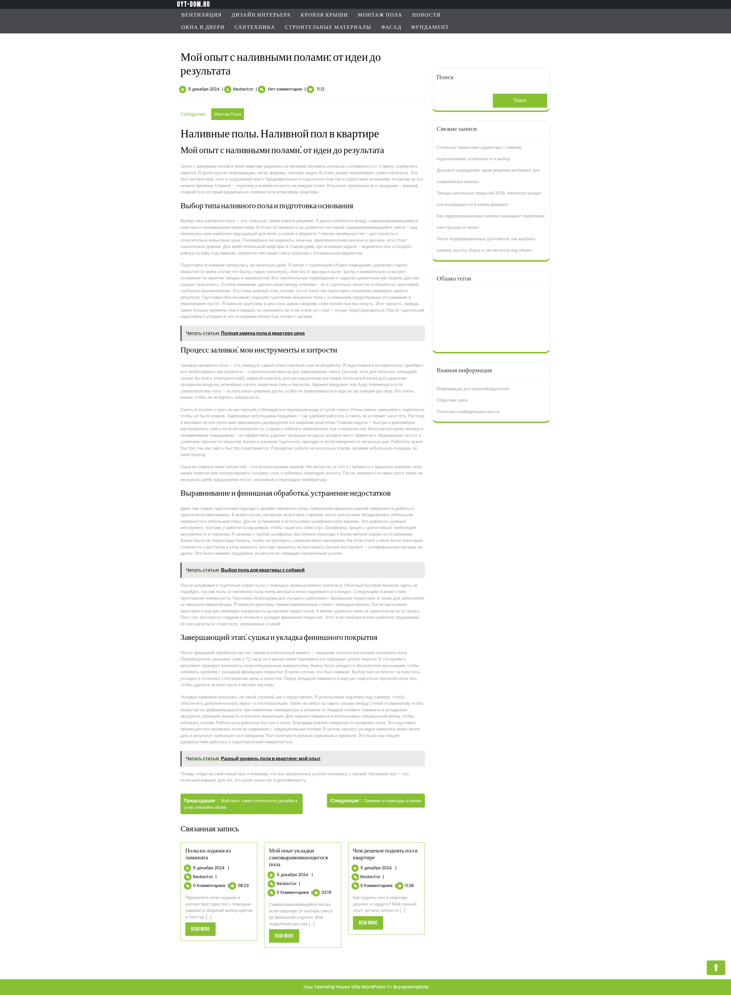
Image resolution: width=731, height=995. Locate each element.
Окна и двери (203, 27)
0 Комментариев (209, 885)
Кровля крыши (324, 15)
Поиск (445, 77)
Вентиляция (201, 15)
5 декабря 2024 (204, 89)
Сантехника (254, 27)
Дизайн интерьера (261, 15)
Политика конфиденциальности (468, 412)
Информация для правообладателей (473, 389)
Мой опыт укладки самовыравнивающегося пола (298, 857)
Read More (203, 931)
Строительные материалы (328, 27)
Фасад (391, 27)
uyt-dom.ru (193, 4)
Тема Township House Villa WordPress (344, 987)
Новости (426, 15)
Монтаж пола (380, 15)
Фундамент (430, 27)
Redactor (243, 89)
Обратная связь (452, 400)
